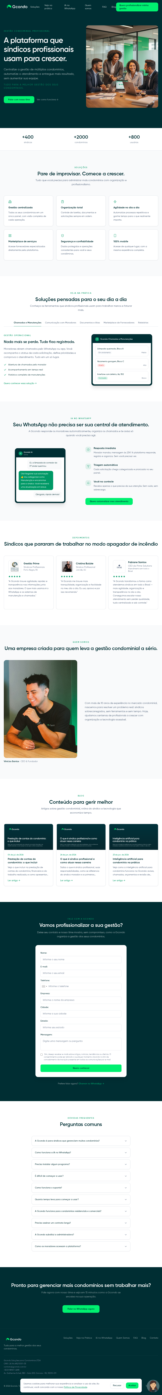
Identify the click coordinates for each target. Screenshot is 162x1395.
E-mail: (43, 967)
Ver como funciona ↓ (47, 100)
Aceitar (132, 1385)
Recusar (117, 1385)
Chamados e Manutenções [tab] (27, 323)
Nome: (43, 953)
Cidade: (44, 1007)
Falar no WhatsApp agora (81, 1309)
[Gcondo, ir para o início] (17, 7)
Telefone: (45, 980)
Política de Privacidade (75, 1387)
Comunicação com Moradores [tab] (60, 323)
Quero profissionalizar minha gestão (134, 7)
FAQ (104, 7)
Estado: (44, 1021)
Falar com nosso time (19, 100)
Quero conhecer (81, 1068)
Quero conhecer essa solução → (20, 383)
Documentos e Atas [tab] (90, 323)
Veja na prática (48, 7)
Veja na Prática (84, 1338)
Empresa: (45, 993)
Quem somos (88, 7)
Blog (114, 7)
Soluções (34, 7)
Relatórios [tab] (143, 323)
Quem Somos (123, 1338)
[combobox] (44, 986)
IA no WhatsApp (69, 7)
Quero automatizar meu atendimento (109, 501)
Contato (154, 1338)
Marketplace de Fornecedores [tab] (119, 323)
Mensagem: (46, 1035)
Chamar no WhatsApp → (91, 1084)
